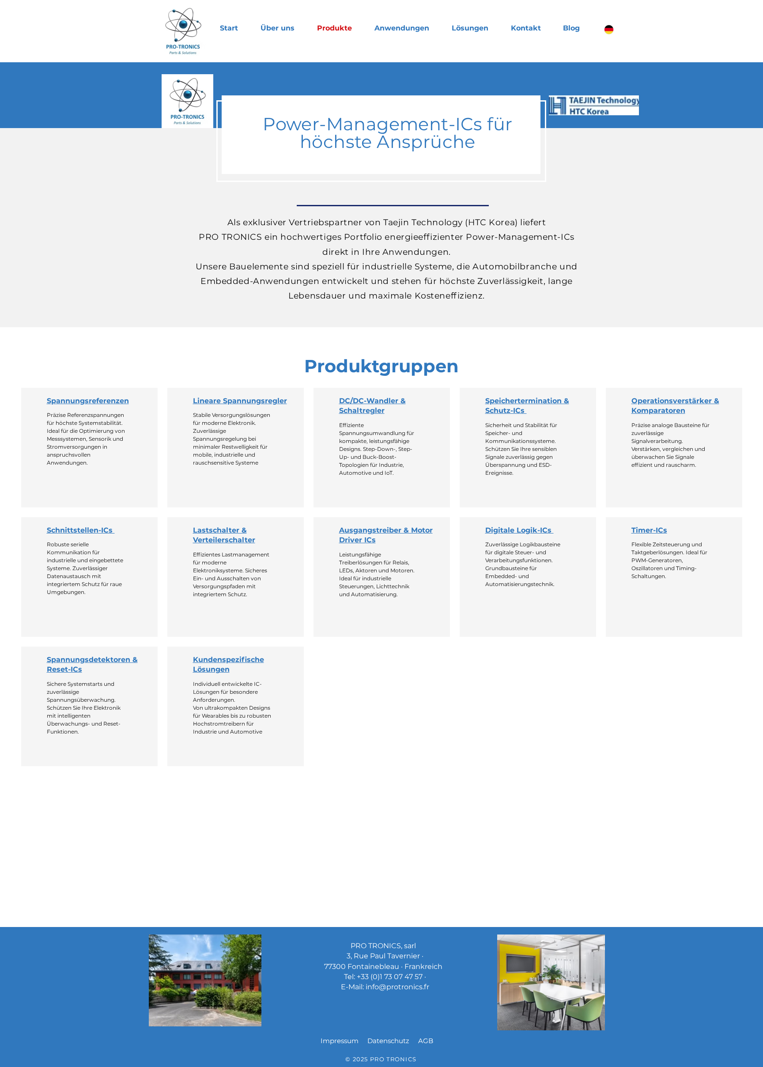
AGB (425, 1041)
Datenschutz (388, 1041)
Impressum (340, 1041)
